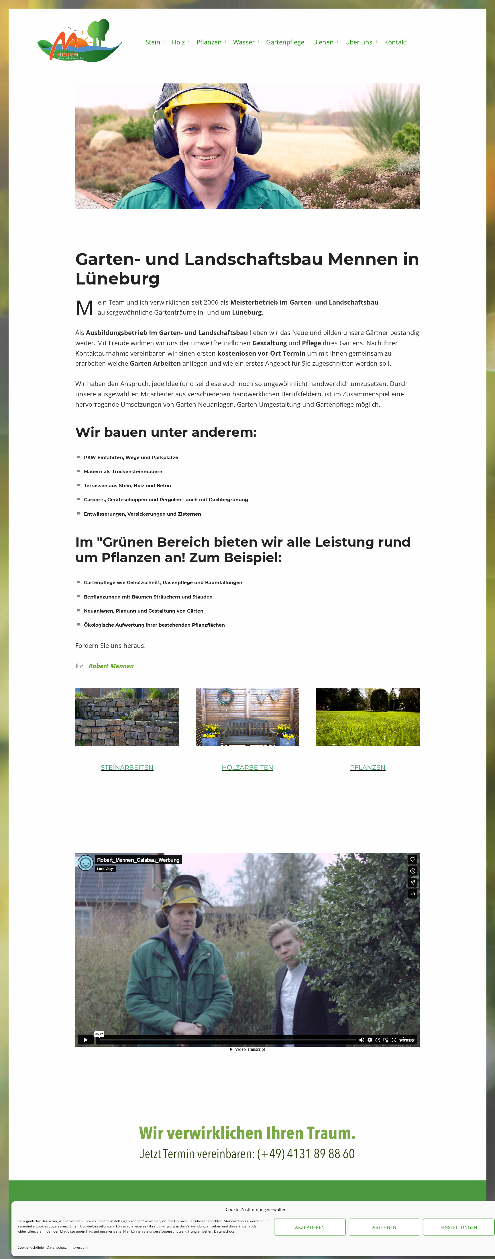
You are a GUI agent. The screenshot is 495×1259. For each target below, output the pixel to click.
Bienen (323, 42)
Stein (153, 42)
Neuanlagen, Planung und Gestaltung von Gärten (143, 611)
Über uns (358, 42)
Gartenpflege (285, 42)
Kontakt (395, 42)
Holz (178, 42)
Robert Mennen (111, 665)
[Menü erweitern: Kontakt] (411, 41)
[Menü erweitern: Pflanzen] (225, 41)
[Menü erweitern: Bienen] (337, 41)
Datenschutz (57, 1247)
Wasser (244, 42)
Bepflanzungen (102, 597)
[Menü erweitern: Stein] (164, 41)
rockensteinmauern (138, 471)
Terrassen (95, 485)
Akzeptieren (310, 1227)
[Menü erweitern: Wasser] (258, 41)
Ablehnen (384, 1227)
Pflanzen (209, 42)
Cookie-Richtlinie (30, 1247)
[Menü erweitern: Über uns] (376, 41)
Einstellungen (459, 1227)
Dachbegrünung (228, 499)
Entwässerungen (104, 514)
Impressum (79, 1247)
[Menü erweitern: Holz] (188, 41)
